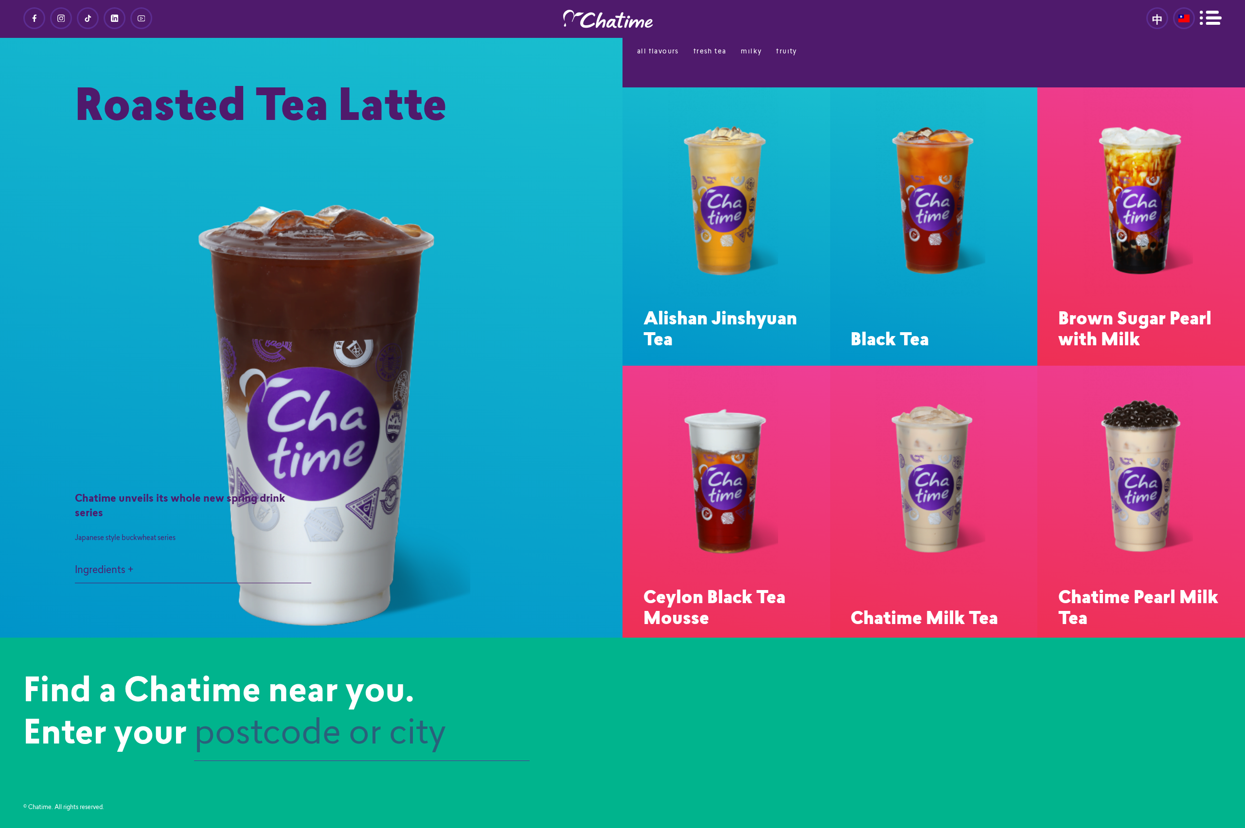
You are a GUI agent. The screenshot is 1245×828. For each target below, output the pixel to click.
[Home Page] (622, 19)
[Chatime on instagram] (61, 18)
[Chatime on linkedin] (114, 18)
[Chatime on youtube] (141, 18)
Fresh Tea (710, 52)
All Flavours (658, 52)
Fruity (786, 52)
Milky (751, 52)
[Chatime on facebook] (34, 18)
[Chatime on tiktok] (88, 18)
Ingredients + (104, 570)
